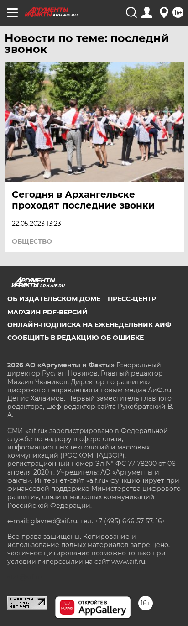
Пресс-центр (132, 299)
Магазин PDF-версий (47, 312)
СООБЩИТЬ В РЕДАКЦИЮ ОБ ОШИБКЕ (75, 338)
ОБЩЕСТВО (32, 241)
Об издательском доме (53, 299)
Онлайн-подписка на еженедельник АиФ (89, 325)
